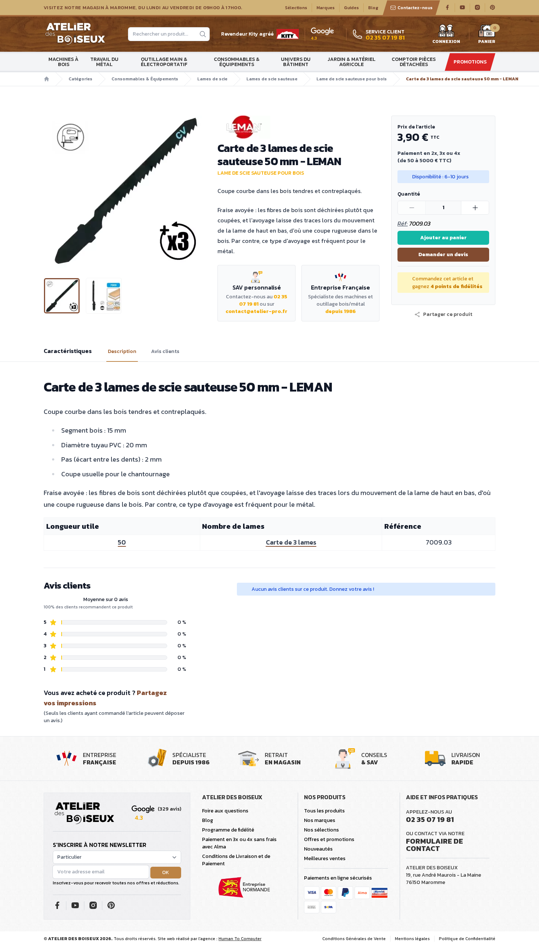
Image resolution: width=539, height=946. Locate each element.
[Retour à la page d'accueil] (84, 813)
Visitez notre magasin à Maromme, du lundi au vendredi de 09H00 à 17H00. (143, 8)
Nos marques (319, 820)
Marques (325, 8)
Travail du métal (104, 61)
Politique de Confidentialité (467, 939)
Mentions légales (412, 939)
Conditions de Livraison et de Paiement (236, 859)
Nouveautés (318, 849)
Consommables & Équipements (237, 61)
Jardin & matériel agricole (351, 61)
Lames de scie (212, 79)
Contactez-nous (415, 7)
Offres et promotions (329, 839)
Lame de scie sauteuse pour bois (351, 79)
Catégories (80, 79)
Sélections (296, 8)
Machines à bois (63, 61)
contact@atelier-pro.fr (256, 311)
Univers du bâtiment (296, 61)
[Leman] (298, 127)
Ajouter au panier (443, 237)
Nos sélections (321, 830)
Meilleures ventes (324, 858)
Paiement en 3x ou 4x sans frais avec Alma (239, 843)
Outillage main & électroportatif (164, 61)
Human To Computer (240, 938)
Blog (373, 8)
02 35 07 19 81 (430, 819)
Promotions (470, 62)
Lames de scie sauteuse (271, 79)
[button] (50, 191)
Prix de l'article (416, 127)
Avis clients (165, 351)
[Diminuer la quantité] (412, 207)
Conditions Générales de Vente (354, 939)
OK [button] (165, 872)
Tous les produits (324, 811)
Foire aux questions (225, 811)
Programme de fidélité (228, 830)
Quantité (408, 194)
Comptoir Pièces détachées (414, 61)
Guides (351, 8)
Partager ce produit (447, 314)
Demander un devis (443, 254)
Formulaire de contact (434, 845)
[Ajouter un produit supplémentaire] (475, 207)
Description (122, 351)
